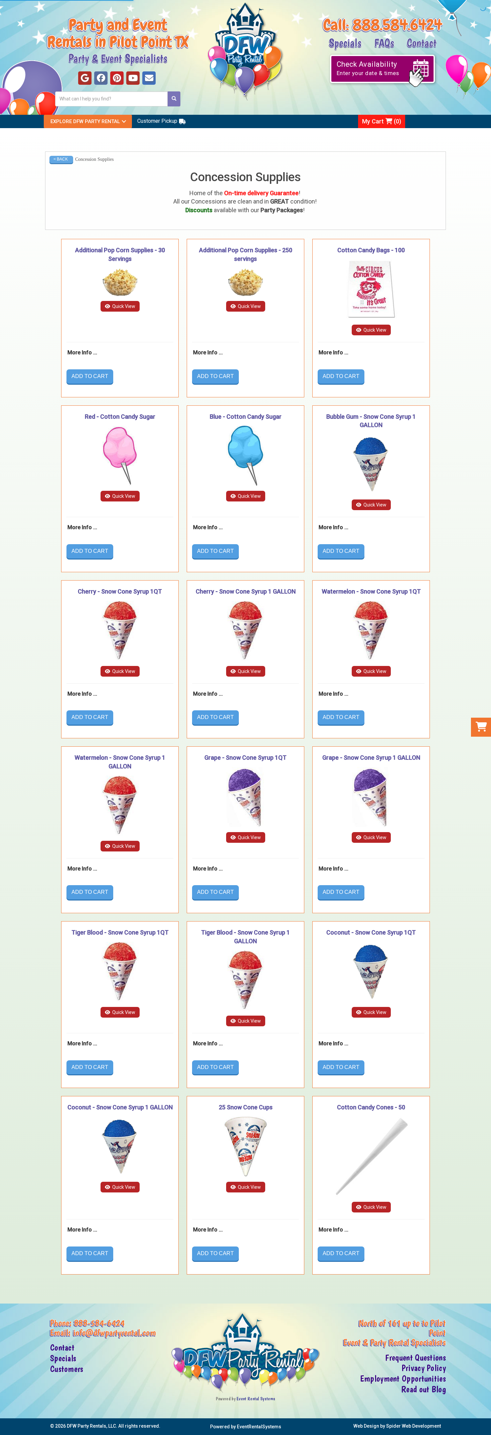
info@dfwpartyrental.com (114, 1332)
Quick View (123, 306)
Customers (67, 1369)
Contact (422, 42)
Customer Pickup (157, 121)
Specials (345, 42)
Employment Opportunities (403, 1378)
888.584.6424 (397, 25)
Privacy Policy (423, 1368)
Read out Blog (423, 1389)
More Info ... (82, 352)
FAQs (384, 42)
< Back (60, 159)
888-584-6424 (99, 1323)
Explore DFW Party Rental (85, 121)
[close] (485, 1425)
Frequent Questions (415, 1357)
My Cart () (381, 121)
